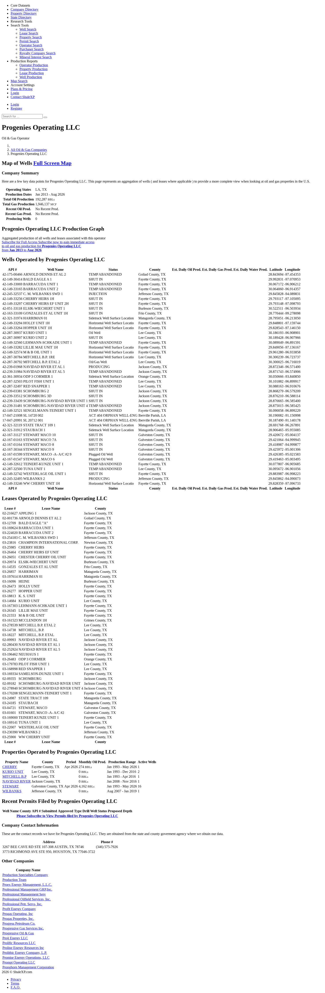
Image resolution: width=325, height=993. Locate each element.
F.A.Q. (15, 987)
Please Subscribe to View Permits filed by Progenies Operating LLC (67, 816)
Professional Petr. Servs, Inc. (22, 904)
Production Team (14, 880)
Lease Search (28, 33)
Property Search (30, 37)
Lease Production (31, 73)
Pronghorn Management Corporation (28, 967)
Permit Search (29, 41)
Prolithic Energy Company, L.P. (24, 953)
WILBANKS (11, 791)
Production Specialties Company (25, 875)
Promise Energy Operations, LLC (26, 957)
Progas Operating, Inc (17, 914)
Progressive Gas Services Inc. (23, 928)
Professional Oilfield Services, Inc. (26, 899)
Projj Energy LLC (15, 938)
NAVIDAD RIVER (16, 781)
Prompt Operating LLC (18, 962)
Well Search (27, 29)
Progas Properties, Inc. (18, 919)
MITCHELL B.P (14, 776)
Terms (15, 983)
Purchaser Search (31, 49)
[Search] (45, 117)
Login (15, 104)
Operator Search (30, 45)
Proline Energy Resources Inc (23, 948)
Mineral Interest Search (35, 57)
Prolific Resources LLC (19, 943)
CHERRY (9, 767)
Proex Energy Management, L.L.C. (27, 884)
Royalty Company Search (37, 53)
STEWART (10, 786)
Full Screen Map (52, 163)
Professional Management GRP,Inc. (27, 889)
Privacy (16, 979)
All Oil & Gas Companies (29, 150)
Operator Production (33, 65)
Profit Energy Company (19, 909)
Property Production (33, 69)
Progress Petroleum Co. (18, 923)
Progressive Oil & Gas (18, 933)
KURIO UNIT (12, 772)
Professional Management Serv (24, 894)
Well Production (30, 77)
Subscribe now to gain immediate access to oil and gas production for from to (48, 246)
